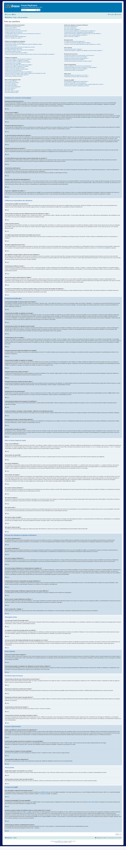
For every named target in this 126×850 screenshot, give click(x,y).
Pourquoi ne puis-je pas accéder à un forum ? (15, 67)
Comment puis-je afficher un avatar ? (13, 51)
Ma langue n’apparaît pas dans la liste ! (13, 48)
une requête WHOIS (29, 813)
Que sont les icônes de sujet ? (11, 92)
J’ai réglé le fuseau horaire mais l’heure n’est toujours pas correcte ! (20, 47)
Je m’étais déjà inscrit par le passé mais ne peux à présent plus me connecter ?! (23, 33)
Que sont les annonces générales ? (13, 86)
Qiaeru (69, 842)
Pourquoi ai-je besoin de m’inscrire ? (13, 26)
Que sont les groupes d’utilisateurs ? (72, 29)
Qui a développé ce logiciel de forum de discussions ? (76, 81)
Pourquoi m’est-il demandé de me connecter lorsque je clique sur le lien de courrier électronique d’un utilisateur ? (30, 54)
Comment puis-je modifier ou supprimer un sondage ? (17, 66)
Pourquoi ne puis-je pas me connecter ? (14, 32)
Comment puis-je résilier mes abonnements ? (74, 70)
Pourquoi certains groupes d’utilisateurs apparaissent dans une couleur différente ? (82, 33)
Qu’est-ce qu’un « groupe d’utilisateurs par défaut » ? (76, 35)
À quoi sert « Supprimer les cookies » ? (13, 37)
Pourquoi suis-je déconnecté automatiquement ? (15, 36)
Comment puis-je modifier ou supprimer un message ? (17, 60)
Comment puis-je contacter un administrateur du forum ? (76, 85)
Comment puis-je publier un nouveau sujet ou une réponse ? (18, 59)
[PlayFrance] (12, 6)
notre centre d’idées (93, 802)
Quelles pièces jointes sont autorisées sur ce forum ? (76, 75)
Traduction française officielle (61, 842)
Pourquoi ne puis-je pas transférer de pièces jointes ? (17, 69)
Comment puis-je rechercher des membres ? (74, 59)
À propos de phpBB (45, 793)
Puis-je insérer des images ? (11, 85)
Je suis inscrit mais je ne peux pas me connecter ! (16, 30)
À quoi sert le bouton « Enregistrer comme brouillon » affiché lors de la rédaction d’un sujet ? (25, 73)
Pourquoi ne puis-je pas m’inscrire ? (13, 29)
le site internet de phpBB (102, 248)
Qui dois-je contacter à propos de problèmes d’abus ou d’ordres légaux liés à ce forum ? (84, 84)
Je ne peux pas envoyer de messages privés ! (74, 41)
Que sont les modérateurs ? (70, 27)
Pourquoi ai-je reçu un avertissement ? (13, 70)
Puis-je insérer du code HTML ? (12, 82)
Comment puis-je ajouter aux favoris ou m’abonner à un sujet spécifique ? (80, 67)
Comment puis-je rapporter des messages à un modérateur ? (18, 71)
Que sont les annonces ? (10, 88)
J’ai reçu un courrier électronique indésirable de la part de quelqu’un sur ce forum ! (82, 44)
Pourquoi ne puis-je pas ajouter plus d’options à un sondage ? (18, 64)
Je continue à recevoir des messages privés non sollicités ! (77, 42)
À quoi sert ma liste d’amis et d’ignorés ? (73, 49)
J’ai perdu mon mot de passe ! (11, 35)
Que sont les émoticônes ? (11, 83)
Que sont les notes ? (9, 89)
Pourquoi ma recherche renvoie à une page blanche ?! (76, 58)
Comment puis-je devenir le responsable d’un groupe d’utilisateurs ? (79, 32)
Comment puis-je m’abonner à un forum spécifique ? (75, 68)
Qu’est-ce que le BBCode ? (11, 81)
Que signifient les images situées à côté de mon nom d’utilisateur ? (19, 49)
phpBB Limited (44, 792)
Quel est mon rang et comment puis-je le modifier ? (16, 52)
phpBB (58, 841)
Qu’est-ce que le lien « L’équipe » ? (72, 36)
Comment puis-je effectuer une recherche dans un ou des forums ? (79, 55)
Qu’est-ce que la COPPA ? (11, 27)
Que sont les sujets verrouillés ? (12, 91)
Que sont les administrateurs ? (71, 26)
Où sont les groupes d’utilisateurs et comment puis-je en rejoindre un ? (80, 30)
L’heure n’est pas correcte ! (11, 45)
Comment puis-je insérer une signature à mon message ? (18, 61)
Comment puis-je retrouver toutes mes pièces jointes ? (76, 76)
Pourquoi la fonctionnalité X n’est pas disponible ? (75, 82)
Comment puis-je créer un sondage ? (13, 63)
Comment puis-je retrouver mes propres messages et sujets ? (78, 61)
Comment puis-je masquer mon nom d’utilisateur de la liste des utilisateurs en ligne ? (23, 44)
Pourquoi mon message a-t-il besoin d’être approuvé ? (17, 74)
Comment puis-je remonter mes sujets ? (14, 76)
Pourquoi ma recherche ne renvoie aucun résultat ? (75, 56)
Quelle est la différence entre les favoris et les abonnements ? (78, 66)
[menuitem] (14, 14)
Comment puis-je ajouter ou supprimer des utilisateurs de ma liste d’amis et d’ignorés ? (83, 50)
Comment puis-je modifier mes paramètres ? (15, 42)
